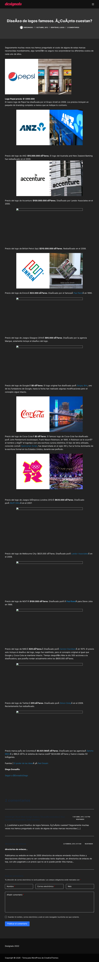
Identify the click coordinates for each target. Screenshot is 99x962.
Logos (61, 27)
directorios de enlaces (15, 844)
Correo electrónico (46, 886)
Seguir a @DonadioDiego (16, 775)
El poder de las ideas (23, 763)
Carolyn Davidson (68, 649)
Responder (80, 819)
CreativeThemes (51, 958)
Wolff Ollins (15, 503)
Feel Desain (43, 763)
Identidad (55, 27)
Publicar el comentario (17, 924)
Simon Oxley (65, 703)
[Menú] (93, 4)
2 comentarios (73, 27)
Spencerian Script (29, 446)
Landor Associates (79, 553)
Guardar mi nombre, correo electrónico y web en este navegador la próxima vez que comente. (43, 917)
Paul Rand (78, 293)
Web (69, 886)
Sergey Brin (82, 385)
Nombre (11, 886)
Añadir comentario (15, 895)
